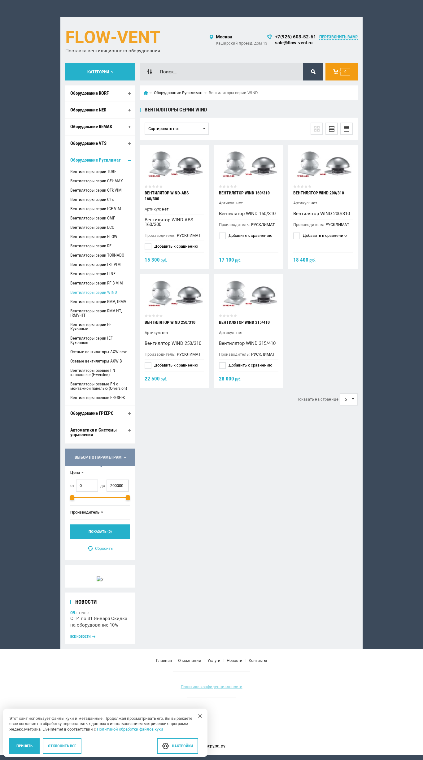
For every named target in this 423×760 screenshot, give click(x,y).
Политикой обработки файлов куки (130, 729)
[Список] (331, 129)
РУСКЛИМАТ (189, 235)
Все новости (80, 636)
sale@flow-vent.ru (293, 43)
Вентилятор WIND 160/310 (244, 192)
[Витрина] (317, 129)
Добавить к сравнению (175, 246)
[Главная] (146, 93)
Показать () (100, 532)
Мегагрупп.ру (211, 745)
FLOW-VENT (112, 37)
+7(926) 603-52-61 (295, 37)
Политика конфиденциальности (211, 686)
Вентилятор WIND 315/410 (244, 322)
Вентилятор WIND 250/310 (170, 322)
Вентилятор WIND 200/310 (318, 192)
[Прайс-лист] (346, 129)
